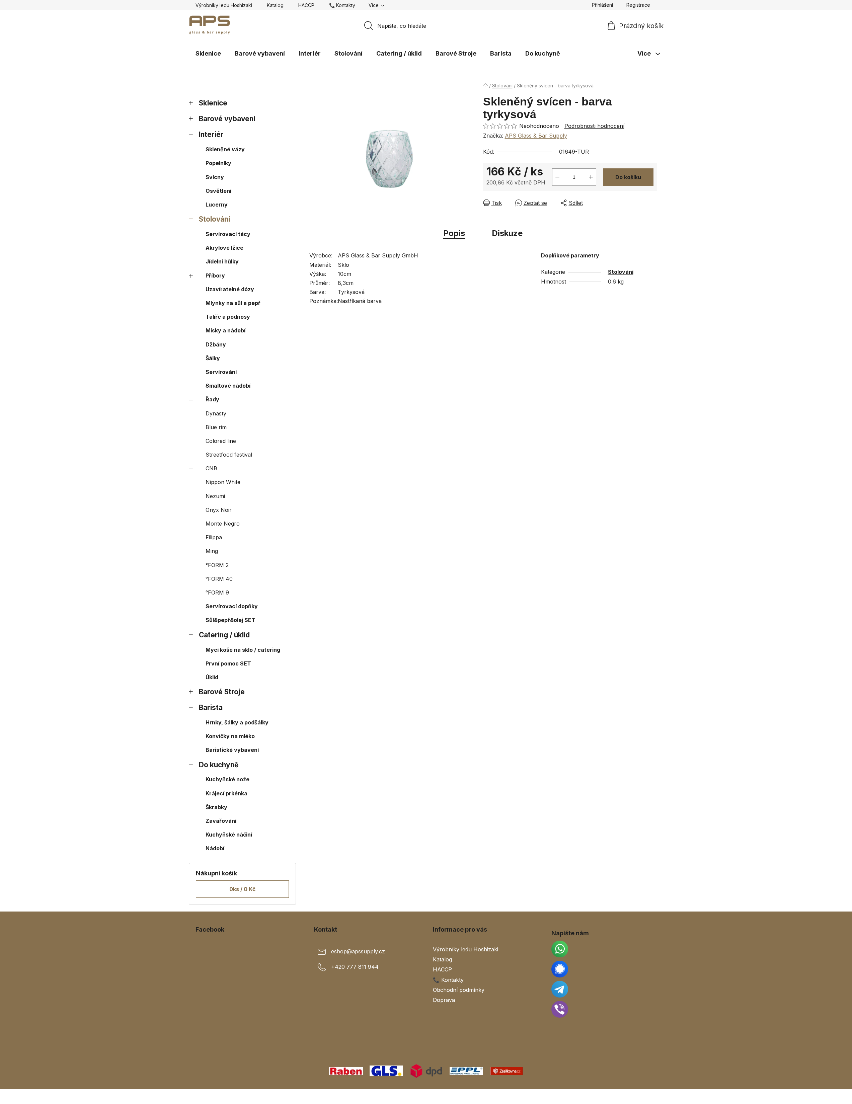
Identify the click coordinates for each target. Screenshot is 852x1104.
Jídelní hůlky (222, 261)
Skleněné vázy (225, 149)
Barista (211, 707)
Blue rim (216, 427)
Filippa (214, 537)
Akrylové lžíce (224, 247)
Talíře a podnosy (228, 316)
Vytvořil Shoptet (636, 1096)
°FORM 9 (217, 592)
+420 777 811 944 (355, 967)
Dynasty (216, 413)
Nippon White (223, 482)
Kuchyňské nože (227, 779)
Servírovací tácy (228, 234)
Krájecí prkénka (226, 793)
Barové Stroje (222, 692)
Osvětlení (218, 190)
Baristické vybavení (232, 749)
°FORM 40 (219, 578)
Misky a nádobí (225, 330)
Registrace (638, 5)
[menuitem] (208, 53)
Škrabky (216, 807)
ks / (242, 889)
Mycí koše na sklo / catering (243, 649)
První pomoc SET (228, 663)
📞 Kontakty (342, 5)
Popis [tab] (454, 233)
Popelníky (218, 163)
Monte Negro (223, 523)
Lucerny (217, 204)
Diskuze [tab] (507, 233)
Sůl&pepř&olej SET (230, 620)
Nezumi (215, 496)
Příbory (215, 275)
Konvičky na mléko (230, 736)
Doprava (444, 1000)
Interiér (211, 134)
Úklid (212, 677)
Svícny (215, 177)
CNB (211, 468)
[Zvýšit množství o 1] (591, 177)
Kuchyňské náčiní (229, 834)
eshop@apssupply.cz (358, 951)
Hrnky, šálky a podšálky (237, 722)
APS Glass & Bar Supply (536, 135)
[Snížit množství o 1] (557, 177)
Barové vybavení (227, 118)
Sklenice (213, 103)
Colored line (221, 441)
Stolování (214, 219)
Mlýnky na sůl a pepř (233, 303)
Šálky (213, 358)
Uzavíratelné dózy (230, 289)
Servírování (221, 372)
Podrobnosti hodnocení (594, 126)
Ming (212, 551)
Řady (212, 399)
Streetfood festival (229, 454)
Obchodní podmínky (458, 990)
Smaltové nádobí (228, 385)
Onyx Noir (219, 509)
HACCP (306, 5)
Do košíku (628, 177)
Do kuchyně (218, 765)
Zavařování (221, 820)
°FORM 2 (217, 565)
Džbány (216, 344)
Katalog (275, 5)
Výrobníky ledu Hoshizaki (224, 5)
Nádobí (215, 848)
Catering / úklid (224, 635)
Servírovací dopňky (232, 606)
